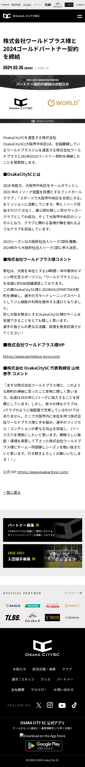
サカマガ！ (39, 689)
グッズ (46, 679)
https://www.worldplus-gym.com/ (31, 356)
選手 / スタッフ (23, 679)
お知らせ (19, 669)
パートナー (65, 679)
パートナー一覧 (73, 593)
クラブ (67, 669)
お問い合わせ (64, 689)
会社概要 (18, 689)
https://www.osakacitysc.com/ (42, 471)
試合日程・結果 (44, 669)
